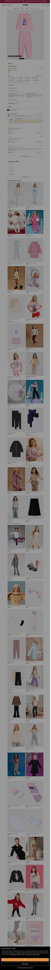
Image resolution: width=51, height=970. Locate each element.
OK (25, 959)
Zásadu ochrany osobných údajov (32, 954)
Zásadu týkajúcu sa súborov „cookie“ (17, 954)
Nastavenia (25, 964)
